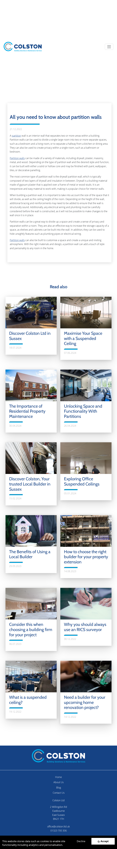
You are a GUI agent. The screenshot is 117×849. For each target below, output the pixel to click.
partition (16, 135)
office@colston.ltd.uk (58, 826)
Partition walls (17, 158)
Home (58, 777)
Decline (81, 841)
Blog (58, 787)
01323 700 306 (58, 830)
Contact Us (58, 792)
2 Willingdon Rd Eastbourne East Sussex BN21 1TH (58, 813)
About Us (58, 782)
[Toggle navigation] (109, 47)
